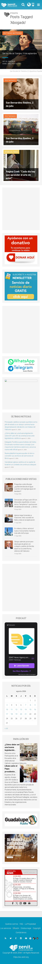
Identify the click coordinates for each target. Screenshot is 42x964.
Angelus (8, 152)
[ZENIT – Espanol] (11, 4)
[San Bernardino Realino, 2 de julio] (21, 93)
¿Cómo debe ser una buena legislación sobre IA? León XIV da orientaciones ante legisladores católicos (19, 435)
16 (35, 709)
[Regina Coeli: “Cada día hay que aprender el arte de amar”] (21, 165)
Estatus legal (26, 928)
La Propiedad (30, 924)
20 (21, 714)
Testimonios (10, 80)
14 (26, 709)
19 (16, 714)
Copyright (37, 928)
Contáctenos (21, 932)
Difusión (16, 928)
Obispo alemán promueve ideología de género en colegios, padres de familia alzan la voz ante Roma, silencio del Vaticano (24, 546)
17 (7, 714)
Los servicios (5, 928)
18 (12, 714)
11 (12, 709)
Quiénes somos (11, 924)
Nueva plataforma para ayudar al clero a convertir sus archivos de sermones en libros (19, 455)
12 (16, 709)
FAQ (21, 924)
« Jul (6, 728)
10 (7, 709)
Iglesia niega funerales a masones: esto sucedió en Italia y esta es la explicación (24, 517)
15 (30, 709)
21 (26, 714)
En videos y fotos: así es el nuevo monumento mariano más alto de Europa (24, 531)
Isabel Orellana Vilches (11, 64)
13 (21, 709)
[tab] (13, 872)
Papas (15, 152)
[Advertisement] (21, 208)
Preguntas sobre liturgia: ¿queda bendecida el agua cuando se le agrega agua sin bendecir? (25, 487)
